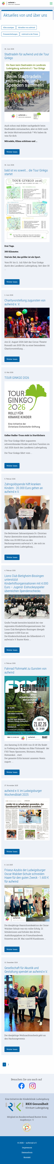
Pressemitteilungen (10, 34)
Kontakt (27, 1157)
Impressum (27, 1147)
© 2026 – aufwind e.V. (27, 1142)
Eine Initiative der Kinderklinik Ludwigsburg (27, 1099)
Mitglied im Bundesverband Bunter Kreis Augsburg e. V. (27, 1118)
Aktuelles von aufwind (26, 27)
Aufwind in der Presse (29, 34)
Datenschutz (27, 1152)
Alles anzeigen (8, 27)
